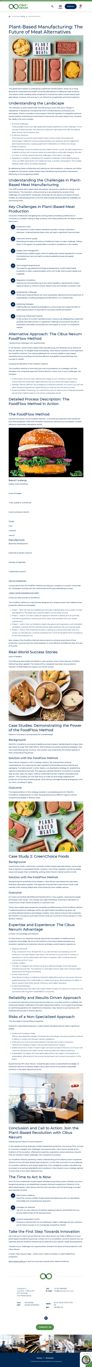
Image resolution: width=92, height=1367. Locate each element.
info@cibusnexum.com (64, 1291)
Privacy (39, 1358)
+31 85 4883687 (60, 1288)
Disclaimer (50, 1358)
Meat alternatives (34, 16)
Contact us (45, 1327)
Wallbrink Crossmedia (53, 1361)
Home (23, 16)
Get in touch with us (17, 1261)
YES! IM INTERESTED (17, 581)
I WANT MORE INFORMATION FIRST (24, 593)
